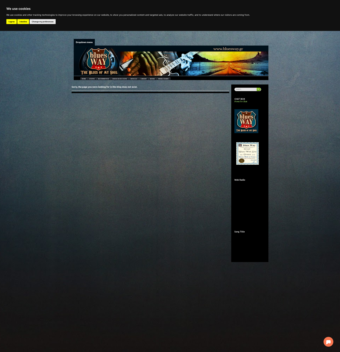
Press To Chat (240, 101)
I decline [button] (23, 21)
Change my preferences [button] (43, 21)
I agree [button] (11, 21)
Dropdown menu (84, 42)
